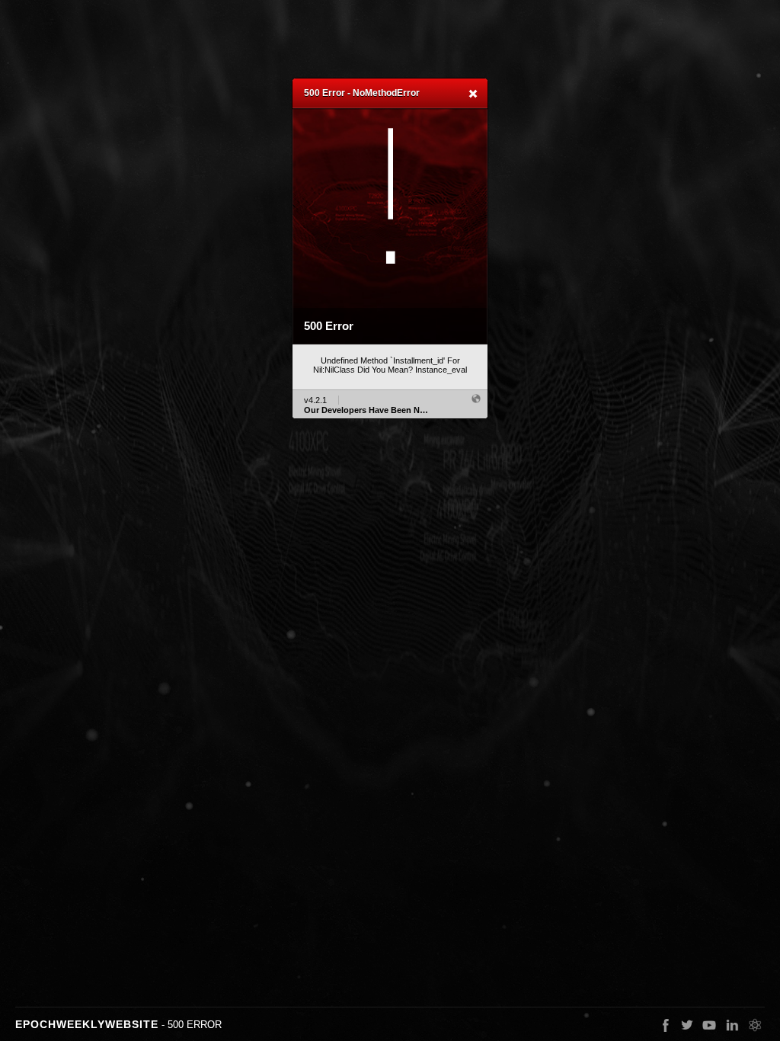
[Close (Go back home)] (473, 95)
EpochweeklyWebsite (86, 1024)
